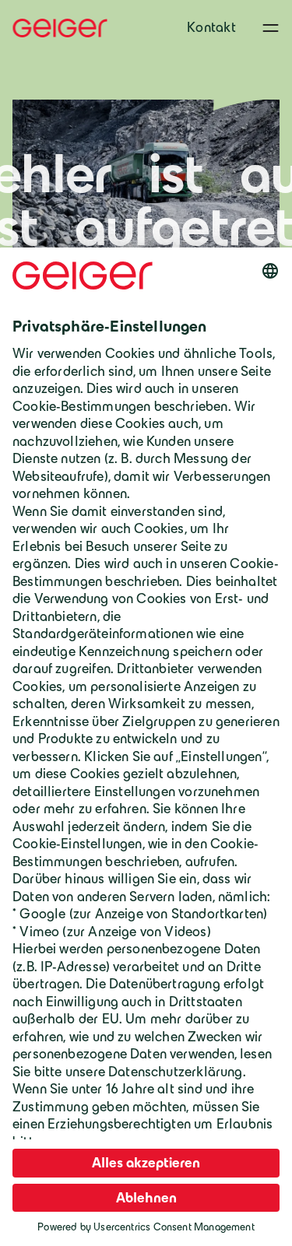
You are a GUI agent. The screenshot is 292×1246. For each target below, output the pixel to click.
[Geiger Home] (59, 28)
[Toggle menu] (270, 28)
